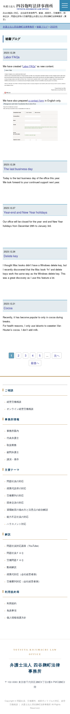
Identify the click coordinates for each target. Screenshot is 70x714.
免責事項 (11, 610)
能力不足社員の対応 (18, 516)
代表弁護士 (13, 438)
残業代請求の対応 (16, 488)
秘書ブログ (12, 38)
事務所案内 (13, 430)
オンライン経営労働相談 (20, 409)
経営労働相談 (14, 401)
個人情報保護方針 (16, 617)
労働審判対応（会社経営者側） (24, 581)
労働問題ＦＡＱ (15, 560)
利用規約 (11, 603)
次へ (57, 355)
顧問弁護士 (13, 452)
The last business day (18, 169)
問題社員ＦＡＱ (15, 553)
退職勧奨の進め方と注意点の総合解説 (27, 509)
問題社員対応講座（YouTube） (23, 545)
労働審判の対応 (15, 495)
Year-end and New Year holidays (25, 212)
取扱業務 (11, 445)
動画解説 (11, 567)
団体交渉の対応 (15, 502)
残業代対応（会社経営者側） (22, 574)
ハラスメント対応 (16, 524)
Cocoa (8, 308)
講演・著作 (13, 459)
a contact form (36, 100)
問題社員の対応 (15, 481)
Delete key (11, 256)
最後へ (35, 363)
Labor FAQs (12, 57)
